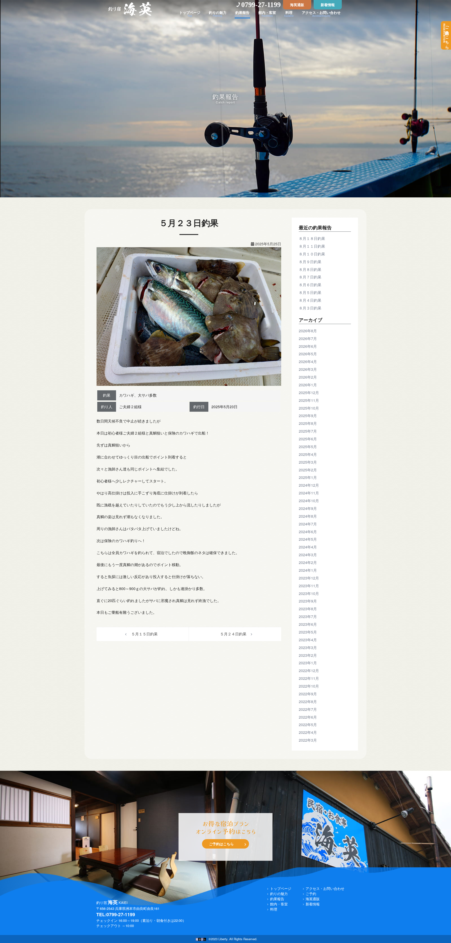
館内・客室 (279, 903)
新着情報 (328, 4)
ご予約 (311, 893)
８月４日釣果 (310, 300)
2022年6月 (308, 717)
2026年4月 (308, 361)
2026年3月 (308, 369)
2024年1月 (308, 570)
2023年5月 (308, 632)
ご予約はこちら (446, 35)
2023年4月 (308, 639)
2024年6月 (308, 531)
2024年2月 (308, 562)
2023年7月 (308, 616)
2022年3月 (308, 740)
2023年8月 (308, 608)
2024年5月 (308, 539)
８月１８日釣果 (312, 238)
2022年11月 (309, 678)
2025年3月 (308, 462)
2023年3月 (308, 647)
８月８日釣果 (310, 269)
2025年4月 (308, 454)
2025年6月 (308, 439)
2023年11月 (309, 585)
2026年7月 (308, 338)
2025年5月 (308, 446)
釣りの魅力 (279, 893)
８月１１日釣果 (312, 246)
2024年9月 (308, 508)
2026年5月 (308, 353)
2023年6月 (308, 624)
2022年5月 (308, 724)
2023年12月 (309, 578)
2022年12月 (309, 670)
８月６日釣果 (310, 284)
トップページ (280, 888)
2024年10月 (309, 500)
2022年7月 (308, 709)
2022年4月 (308, 732)
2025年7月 (308, 431)
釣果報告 (277, 898)
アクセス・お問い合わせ (325, 888)
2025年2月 (308, 470)
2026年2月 (308, 377)
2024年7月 (308, 524)
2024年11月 (309, 493)
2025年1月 (308, 477)
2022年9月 (308, 693)
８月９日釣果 (310, 261)
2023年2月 (308, 655)
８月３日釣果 (310, 308)
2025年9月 (308, 415)
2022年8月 (308, 701)
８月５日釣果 (310, 292)
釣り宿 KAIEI (112, 902)
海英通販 (297, 4)
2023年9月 (308, 601)
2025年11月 (309, 400)
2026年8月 (308, 330)
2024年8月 (308, 516)
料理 (273, 909)
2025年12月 (309, 392)
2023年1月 (308, 662)
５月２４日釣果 (233, 634)
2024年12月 (309, 485)
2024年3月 (308, 554)
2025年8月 (308, 423)
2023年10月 (309, 593)
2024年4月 (308, 547)
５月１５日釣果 (144, 634)
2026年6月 (308, 346)
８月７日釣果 (310, 277)
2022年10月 (309, 686)
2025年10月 (309, 408)
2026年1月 (308, 384)
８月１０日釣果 (312, 254)
